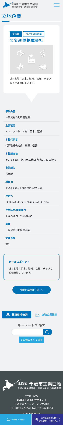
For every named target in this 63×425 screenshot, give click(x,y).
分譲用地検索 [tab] (19, 314)
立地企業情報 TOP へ (31, 290)
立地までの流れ (18, 419)
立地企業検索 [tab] (49, 314)
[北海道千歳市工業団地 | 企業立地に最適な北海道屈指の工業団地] (20, 5)
